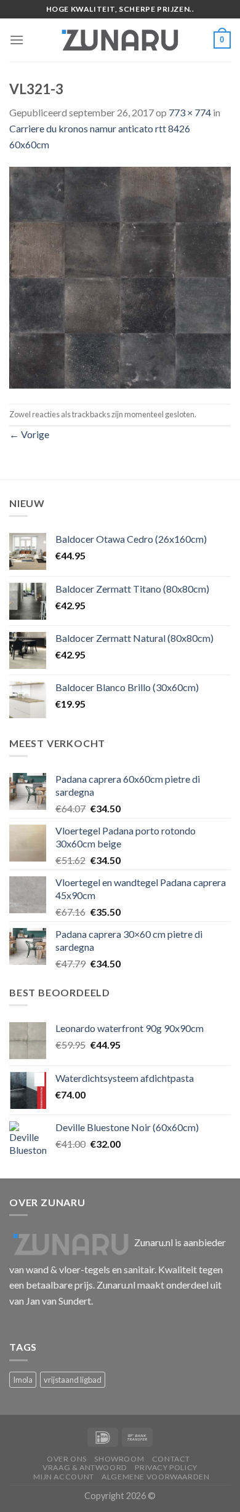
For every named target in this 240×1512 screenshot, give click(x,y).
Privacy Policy (166, 1467)
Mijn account (63, 1476)
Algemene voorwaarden (155, 1476)
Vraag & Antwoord (84, 1467)
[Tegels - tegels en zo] (120, 40)
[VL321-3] (120, 276)
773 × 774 (190, 112)
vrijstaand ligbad (73, 1380)
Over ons (67, 1458)
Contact (171, 1458)
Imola (23, 1380)
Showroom (119, 1458)
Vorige (29, 434)
